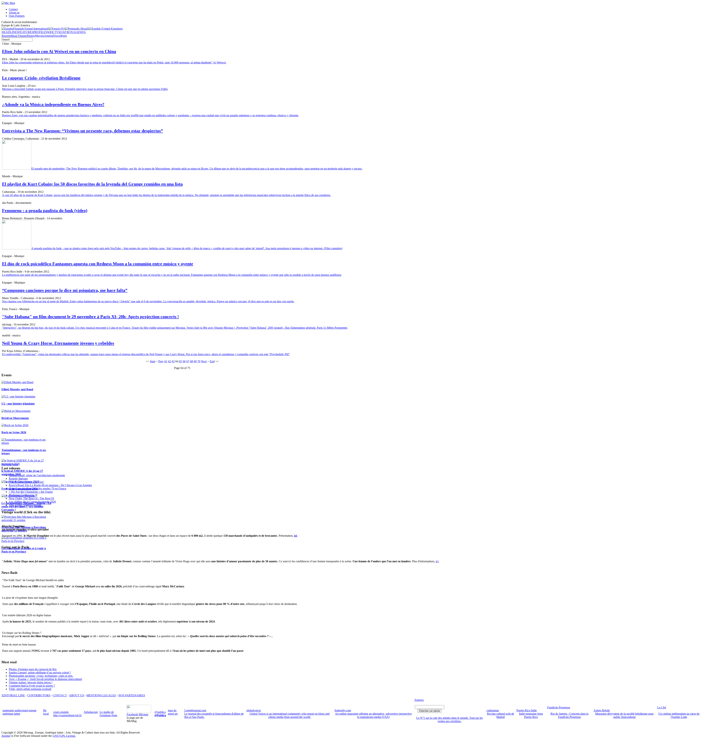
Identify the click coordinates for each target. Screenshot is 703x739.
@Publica (160, 715)
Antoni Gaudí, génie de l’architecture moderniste (37, 475)
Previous (6, 464)
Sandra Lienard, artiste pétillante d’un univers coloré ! (40, 672)
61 (165, 361)
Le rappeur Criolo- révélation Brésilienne (41, 78)
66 (184, 361)
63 (173, 361)
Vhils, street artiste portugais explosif (30, 689)
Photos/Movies (35, 35)
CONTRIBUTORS (38, 695)
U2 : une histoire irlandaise (18, 403)
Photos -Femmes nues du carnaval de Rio (33, 669)
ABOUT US (76, 695)
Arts (46, 35)
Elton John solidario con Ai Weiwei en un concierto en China (59, 51)
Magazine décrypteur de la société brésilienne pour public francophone (624, 715)
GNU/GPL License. (64, 735)
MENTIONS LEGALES (101, 695)
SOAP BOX (65, 32)
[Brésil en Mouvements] (15, 410)
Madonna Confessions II (23, 495)
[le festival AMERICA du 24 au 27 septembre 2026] (27, 463)
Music (14, 35)
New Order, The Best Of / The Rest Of (31, 498)
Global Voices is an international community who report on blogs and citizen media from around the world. (290, 715)
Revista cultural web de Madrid (500, 715)
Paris (64, 35)
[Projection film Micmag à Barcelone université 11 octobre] (27, 520)
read (51, 35)
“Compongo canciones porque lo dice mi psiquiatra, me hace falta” (64, 290)
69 (195, 361)
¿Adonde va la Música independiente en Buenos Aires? (53, 104)
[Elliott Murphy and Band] (17, 382)
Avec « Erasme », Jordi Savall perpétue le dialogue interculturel (45, 679)
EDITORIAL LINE (13, 695)
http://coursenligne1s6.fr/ (67, 715)
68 (191, 361)
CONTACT (60, 695)
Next (204, 361)
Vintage (22, 35)
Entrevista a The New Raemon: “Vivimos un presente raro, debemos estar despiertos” (82, 130)
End (212, 361)
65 (180, 361)
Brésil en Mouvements (15, 418)
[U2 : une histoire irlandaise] (18, 396)
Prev (161, 361)
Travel (57, 35)
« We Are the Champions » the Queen (31, 491)
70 (198, 361)
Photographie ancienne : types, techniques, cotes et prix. (41, 675)
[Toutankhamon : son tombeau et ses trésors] (27, 442)
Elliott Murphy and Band (17, 389)
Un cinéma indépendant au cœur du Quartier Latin (679, 715)
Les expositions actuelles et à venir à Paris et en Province (23, 550)
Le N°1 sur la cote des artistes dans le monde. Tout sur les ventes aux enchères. (449, 719)
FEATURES (25, 32)
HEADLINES (10, 32)
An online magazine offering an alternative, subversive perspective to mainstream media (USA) (373, 715)
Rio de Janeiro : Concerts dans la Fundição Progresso (569, 715)
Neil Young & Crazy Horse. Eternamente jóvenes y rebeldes (58, 343)
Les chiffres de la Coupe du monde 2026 (32, 501)
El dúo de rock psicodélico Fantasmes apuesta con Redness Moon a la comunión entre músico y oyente (97, 263)
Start (152, 361)
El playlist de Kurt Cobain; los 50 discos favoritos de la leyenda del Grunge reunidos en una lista (92, 184)
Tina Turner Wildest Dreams (25, 505)
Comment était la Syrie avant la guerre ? (32, 685)
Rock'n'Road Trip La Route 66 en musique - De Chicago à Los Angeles (50, 485)
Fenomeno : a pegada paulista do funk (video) (44, 210)
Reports (6, 35)
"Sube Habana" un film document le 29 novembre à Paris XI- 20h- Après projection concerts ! (90, 316)
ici (437, 561)
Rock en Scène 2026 (13, 432)
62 (169, 361)
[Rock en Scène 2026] (14, 425)
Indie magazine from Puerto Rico (531, 715)
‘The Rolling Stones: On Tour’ (26, 481)
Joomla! (6, 735)
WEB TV (52, 32)
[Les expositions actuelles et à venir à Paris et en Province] (27, 541)
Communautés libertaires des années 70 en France (37, 488)
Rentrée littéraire (18, 478)
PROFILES (40, 32)
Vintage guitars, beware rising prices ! (30, 682)
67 (187, 361)
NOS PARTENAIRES (131, 695)
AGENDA (79, 32)
